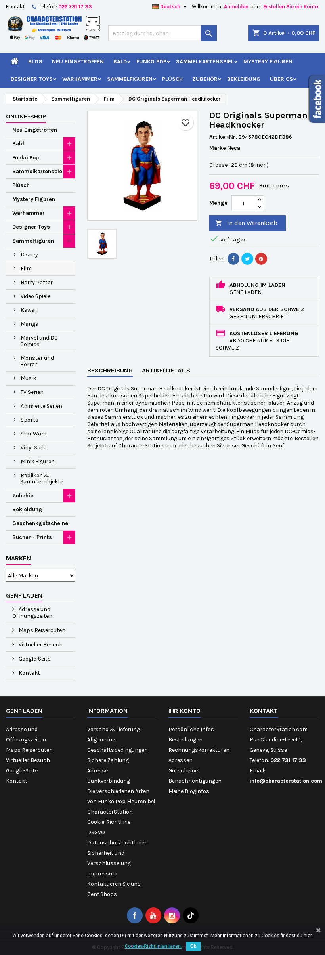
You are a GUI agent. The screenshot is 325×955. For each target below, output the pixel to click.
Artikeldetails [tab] (166, 370)
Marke (217, 148)
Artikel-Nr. (223, 137)
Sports (29, 419)
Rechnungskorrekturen (198, 750)
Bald (120, 61)
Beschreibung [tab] (110, 370)
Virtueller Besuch (40, 644)
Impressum (102, 873)
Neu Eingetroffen (78, 61)
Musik (28, 378)
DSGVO (96, 832)
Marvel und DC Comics (39, 341)
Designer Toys (32, 79)
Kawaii (29, 310)
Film (26, 268)
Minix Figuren (38, 461)
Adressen (180, 760)
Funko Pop (151, 61)
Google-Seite (33, 658)
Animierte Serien (41, 406)
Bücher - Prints (32, 537)
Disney (29, 254)
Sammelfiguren (130, 79)
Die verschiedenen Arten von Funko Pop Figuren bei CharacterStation (121, 801)
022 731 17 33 (75, 7)
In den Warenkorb (246, 223)
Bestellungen (185, 739)
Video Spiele (35, 296)
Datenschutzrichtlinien (117, 842)
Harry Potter (37, 282)
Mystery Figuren (267, 61)
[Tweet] (247, 259)
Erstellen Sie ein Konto (290, 7)
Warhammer (80, 79)
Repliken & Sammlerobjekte (41, 478)
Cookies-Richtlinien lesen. (153, 946)
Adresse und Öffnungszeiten (32, 612)
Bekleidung (243, 79)
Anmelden (236, 7)
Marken (18, 558)
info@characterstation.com (286, 780)
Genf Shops (102, 894)
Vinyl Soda (34, 447)
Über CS (281, 79)
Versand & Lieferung (113, 729)
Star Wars (34, 433)
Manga (29, 324)
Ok (193, 946)
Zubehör (205, 79)
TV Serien (32, 392)
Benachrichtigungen (195, 780)
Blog (35, 61)
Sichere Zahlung (108, 760)
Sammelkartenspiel (205, 61)
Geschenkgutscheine (40, 523)
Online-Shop (26, 116)
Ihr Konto (184, 710)
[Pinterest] (261, 259)
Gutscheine (183, 770)
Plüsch (172, 79)
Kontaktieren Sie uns (114, 884)
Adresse (97, 770)
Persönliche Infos (191, 729)
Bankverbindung (108, 780)
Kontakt (15, 7)
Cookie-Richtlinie (108, 822)
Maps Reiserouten (41, 630)
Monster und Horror (37, 361)
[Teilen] (233, 259)
